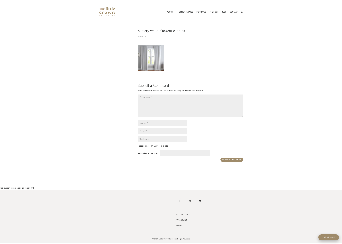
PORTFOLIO (201, 12)
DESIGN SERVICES (186, 12)
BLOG (224, 12)
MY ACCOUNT (181, 220)
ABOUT (170, 12)
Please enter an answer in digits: (153, 146)
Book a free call (329, 237)
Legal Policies (183, 239)
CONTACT (234, 12)
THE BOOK (214, 12)
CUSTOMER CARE (182, 215)
